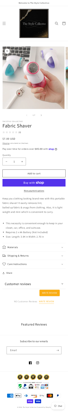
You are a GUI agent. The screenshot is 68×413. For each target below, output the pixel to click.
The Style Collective (29, 407)
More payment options (34, 190)
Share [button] (9, 272)
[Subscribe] (57, 350)
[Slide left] (26, 115)
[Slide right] (41, 115)
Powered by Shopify (44, 407)
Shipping (5, 143)
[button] (4, 23)
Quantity (6, 155)
